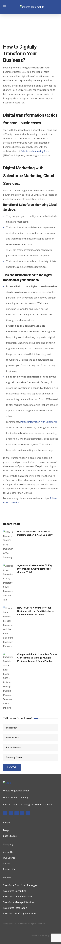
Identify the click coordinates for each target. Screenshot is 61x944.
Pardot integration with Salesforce (38, 421)
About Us (8, 852)
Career (6, 863)
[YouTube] (28, 813)
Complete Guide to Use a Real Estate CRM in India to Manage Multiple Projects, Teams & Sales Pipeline (37, 657)
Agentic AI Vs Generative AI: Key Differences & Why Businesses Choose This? (34, 569)
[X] (22, 813)
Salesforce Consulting (14, 890)
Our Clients (9, 857)
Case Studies (10, 835)
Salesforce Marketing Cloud (35, 151)
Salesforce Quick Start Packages (20, 885)
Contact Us (9, 869)
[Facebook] (5, 813)
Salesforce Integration (15, 907)
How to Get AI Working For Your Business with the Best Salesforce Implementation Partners (35, 611)
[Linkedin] (11, 813)
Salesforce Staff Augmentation (19, 913)
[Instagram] (16, 813)
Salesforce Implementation (17, 896)
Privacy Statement (39, 935)
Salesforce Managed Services (18, 902)
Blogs (6, 830)
